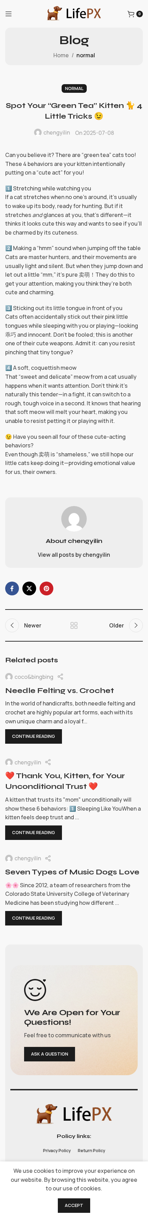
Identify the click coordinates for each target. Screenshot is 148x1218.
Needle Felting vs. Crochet (59, 690)
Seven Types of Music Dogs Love (72, 872)
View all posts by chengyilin (74, 554)
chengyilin (56, 132)
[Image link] (74, 1114)
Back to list (74, 625)
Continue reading (33, 736)
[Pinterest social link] (46, 588)
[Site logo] (74, 13)
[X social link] (29, 588)
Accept (74, 1205)
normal (85, 55)
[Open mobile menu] (8, 14)
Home (61, 55)
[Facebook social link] (12, 588)
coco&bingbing (33, 677)
